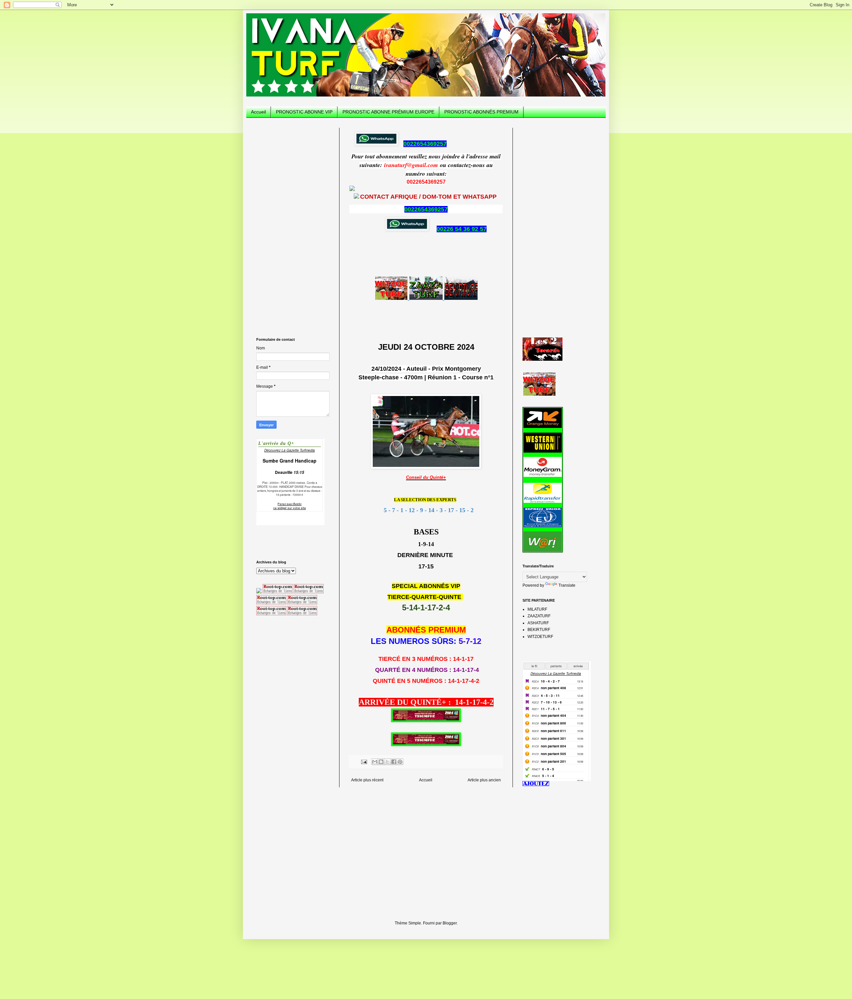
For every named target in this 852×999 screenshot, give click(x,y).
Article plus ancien (484, 780)
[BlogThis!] (381, 761)
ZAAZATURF (539, 616)
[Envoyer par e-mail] (374, 761)
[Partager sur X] (387, 761)
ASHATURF (538, 623)
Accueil (258, 111)
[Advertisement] (292, 227)
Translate (566, 585)
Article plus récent (367, 780)
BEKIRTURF (539, 629)
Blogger (450, 923)
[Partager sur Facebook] (393, 761)
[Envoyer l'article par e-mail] (363, 761)
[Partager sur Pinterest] (400, 761)
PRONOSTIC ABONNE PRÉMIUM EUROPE (388, 111)
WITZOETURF (540, 636)
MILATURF (537, 609)
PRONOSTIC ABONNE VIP (304, 111)
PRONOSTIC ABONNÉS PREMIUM (481, 111)
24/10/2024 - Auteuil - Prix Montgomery (426, 368)
